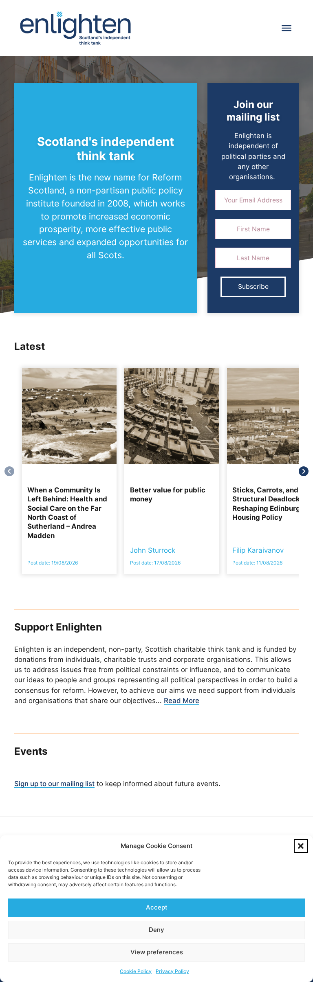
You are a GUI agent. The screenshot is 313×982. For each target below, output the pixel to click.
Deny (156, 930)
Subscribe (253, 286)
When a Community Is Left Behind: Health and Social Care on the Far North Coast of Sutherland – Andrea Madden (67, 513)
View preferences (156, 952)
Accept (157, 907)
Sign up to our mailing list (54, 784)
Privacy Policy (172, 971)
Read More (181, 700)
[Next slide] (304, 471)
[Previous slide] (9, 471)
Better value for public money (167, 494)
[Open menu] (286, 28)
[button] (301, 846)
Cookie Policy (136, 971)
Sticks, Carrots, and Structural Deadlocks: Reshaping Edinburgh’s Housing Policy (271, 503)
